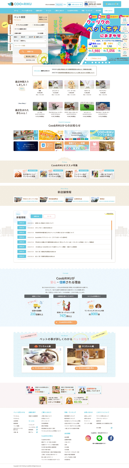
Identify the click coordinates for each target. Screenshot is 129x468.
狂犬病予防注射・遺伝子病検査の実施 (51, 452)
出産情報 (16, 421)
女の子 (31, 37)
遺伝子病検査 (44, 426)
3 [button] (85, 62)
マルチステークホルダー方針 (71, 452)
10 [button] (109, 62)
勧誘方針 (98, 421)
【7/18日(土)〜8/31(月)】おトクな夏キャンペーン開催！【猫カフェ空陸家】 (56, 247)
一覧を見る (109, 214)
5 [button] (92, 62)
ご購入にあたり (59, 10)
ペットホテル (32, 427)
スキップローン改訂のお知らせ (43, 228)
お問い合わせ (108, 11)
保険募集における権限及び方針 (104, 423)
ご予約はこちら (95, 58)
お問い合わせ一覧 (76, 4)
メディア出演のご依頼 (70, 457)
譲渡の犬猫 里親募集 (69, 454)
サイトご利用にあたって (102, 416)
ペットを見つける (27, 10)
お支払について (45, 418)
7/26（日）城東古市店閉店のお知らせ (45, 252)
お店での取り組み (46, 449)
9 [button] (106, 62)
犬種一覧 (16, 432)
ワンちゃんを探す (22, 25)
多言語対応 (67, 459)
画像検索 (16, 423)
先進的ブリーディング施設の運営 (49, 445)
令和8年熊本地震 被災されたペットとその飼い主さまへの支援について (54, 232)
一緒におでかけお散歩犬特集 (71, 428)
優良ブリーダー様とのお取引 (48, 442)
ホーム (16, 10)
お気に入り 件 (113, 3)
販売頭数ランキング (69, 416)
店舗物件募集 (67, 439)
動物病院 (31, 430)
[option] (64, 38)
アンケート (87, 421)
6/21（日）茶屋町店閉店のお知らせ (45, 256)
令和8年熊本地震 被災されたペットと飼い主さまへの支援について (76, 72)
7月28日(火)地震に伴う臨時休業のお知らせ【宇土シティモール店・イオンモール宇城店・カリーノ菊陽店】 (65, 242)
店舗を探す (39, 10)
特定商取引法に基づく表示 (48, 428)
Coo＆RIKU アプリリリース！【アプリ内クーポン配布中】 (51, 237)
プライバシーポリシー (102, 418)
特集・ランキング (87, 10)
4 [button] (89, 62)
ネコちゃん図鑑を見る (86, 368)
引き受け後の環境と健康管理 (48, 447)
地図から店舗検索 (33, 416)
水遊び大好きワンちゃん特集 (71, 423)
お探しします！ (88, 416)
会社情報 (98, 10)
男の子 (23, 37)
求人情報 (98, 428)
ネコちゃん (16, 418)
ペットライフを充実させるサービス (50, 459)
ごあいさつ (67, 442)
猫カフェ (31, 432)
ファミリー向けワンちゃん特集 (72, 426)
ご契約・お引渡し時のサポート (49, 454)
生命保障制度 (44, 423)
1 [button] (79, 62)
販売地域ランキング (69, 418)
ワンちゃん (16, 416)
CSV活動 (66, 447)
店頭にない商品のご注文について (44, 223)
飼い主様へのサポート (47, 457)
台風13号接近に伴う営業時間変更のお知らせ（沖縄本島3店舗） (74, 69)
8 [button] (102, 62)
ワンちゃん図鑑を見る (42, 368)
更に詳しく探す (30, 56)
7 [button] (99, 62)
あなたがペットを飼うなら (18, 429)
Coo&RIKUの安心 (72, 10)
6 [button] (96, 62)
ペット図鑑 (16, 426)
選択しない (39, 37)
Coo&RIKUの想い (66, 322)
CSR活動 (66, 449)
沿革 (65, 445)
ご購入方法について (46, 416)
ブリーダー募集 (88, 423)
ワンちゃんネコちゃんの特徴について (51, 431)
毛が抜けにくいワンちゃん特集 (72, 421)
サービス (48, 10)
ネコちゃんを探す (39, 25)
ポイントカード (45, 421)
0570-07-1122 (95, 4)
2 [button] (82, 62)
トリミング (31, 425)
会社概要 (66, 437)
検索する (30, 52)
